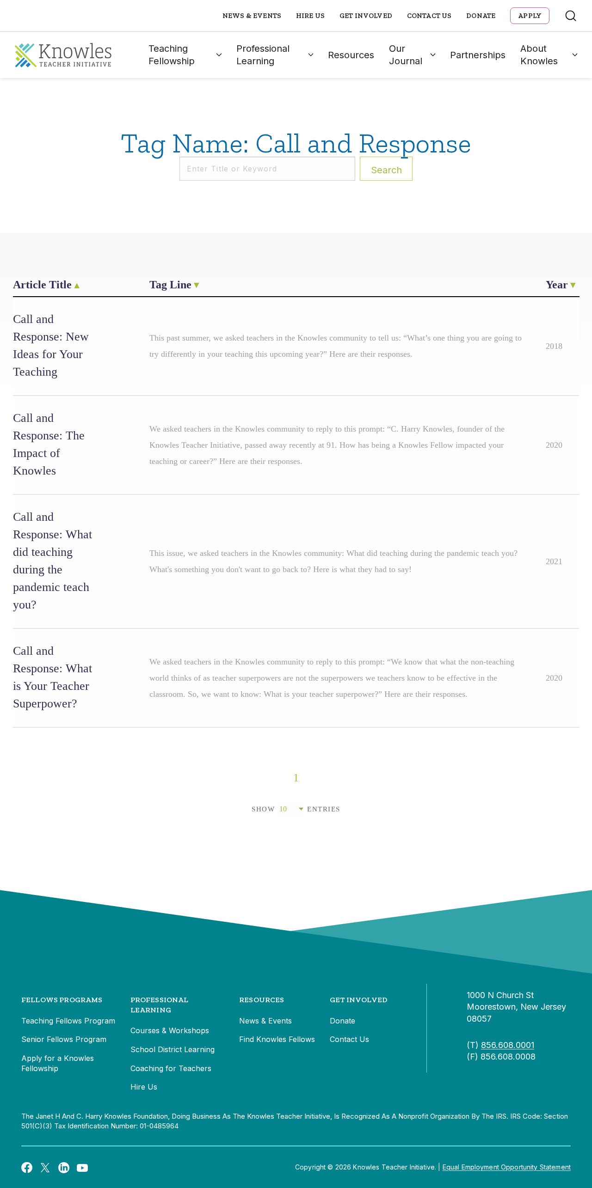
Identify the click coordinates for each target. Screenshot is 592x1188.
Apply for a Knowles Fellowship (57, 1063)
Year (557, 285)
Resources (351, 55)
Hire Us (310, 16)
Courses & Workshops (169, 1030)
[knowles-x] (45, 1167)
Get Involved (365, 16)
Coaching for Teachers (170, 1068)
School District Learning (172, 1049)
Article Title (42, 285)
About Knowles (539, 55)
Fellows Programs (62, 999)
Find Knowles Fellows (277, 1039)
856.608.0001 (507, 1045)
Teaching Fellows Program (68, 1020)
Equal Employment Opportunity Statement (507, 1167)
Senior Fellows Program (63, 1039)
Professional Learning (263, 55)
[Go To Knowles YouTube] (82, 1167)
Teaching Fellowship (171, 55)
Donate (480, 16)
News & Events (251, 16)
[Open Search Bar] (570, 15)
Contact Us (429, 16)
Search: (386, 170)
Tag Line (170, 285)
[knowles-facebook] (26, 1167)
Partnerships (478, 55)
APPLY (530, 16)
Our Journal (405, 55)
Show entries (296, 809)
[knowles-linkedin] (63, 1167)
